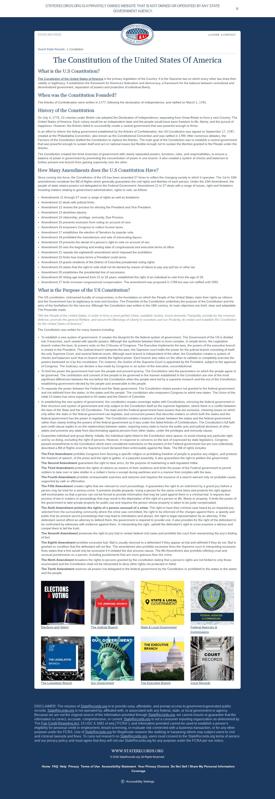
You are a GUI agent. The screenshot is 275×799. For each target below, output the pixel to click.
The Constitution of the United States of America (70, 78)
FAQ (55, 766)
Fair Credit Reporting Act (60, 723)
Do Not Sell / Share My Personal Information (203, 766)
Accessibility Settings (140, 781)
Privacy (73, 766)
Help (63, 766)
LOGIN (215, 34)
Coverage (138, 771)
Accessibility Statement (119, 766)
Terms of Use (90, 766)
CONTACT (229, 34)
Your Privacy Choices (153, 766)
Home (46, 766)
